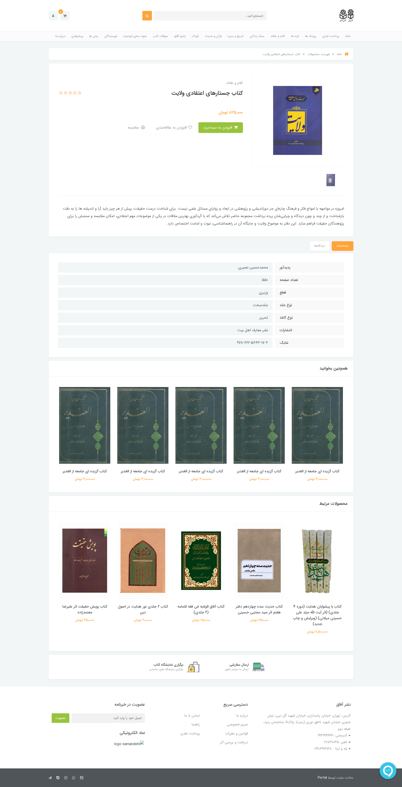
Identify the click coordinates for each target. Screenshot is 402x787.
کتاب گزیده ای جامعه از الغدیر (317, 471)
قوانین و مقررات (236, 733)
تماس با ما (192, 715)
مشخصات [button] (342, 245)
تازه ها (295, 36)
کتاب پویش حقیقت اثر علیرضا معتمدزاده (84, 609)
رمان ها (93, 36)
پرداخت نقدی (330, 36)
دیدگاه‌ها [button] (319, 245)
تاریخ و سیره (236, 36)
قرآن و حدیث (213, 36)
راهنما (195, 724)
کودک (195, 36)
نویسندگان (110, 36)
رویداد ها (310, 36)
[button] (65, 15)
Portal (322, 777)
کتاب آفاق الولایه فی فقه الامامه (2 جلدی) (201, 609)
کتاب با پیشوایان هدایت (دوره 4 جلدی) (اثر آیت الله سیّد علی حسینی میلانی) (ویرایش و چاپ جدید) (317, 615)
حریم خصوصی (237, 724)
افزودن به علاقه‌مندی (172, 127)
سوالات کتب (160, 36)
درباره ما (60, 36)
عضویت (60, 718)
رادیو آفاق (180, 36)
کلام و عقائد (278, 36)
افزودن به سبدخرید (218, 127)
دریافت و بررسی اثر (234, 742)
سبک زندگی (257, 36)
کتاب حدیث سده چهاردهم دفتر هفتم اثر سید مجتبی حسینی (259, 609)
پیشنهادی (77, 36)
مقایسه (134, 127)
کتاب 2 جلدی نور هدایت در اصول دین (143, 609)
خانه (347, 36)
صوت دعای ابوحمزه (135, 36)
